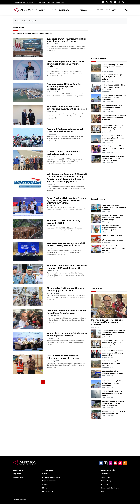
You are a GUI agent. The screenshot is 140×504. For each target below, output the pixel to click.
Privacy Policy (106, 477)
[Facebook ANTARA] (103, 2)
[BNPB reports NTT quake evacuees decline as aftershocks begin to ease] (96, 239)
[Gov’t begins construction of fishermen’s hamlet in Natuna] (28, 364)
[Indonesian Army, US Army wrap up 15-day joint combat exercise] (96, 68)
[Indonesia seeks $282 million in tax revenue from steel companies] (96, 88)
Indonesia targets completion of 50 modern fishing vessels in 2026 (66, 244)
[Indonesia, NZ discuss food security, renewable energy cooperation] (96, 354)
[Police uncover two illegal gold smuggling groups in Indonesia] (96, 108)
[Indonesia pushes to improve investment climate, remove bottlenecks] (96, 333)
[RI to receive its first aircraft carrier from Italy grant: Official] (28, 296)
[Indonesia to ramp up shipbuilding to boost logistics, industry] (28, 341)
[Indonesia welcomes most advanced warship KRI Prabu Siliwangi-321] (28, 274)
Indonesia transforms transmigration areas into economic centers (66, 40)
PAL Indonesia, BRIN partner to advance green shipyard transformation (64, 86)
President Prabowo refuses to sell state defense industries (65, 130)
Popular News (41, 2)
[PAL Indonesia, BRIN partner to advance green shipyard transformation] (28, 92)
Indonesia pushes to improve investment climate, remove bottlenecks (113, 333)
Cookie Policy (106, 481)
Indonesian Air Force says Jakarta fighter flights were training (112, 77)
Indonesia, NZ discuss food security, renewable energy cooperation (113, 353)
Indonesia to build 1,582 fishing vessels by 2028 (63, 221)
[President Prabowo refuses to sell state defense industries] (28, 137)
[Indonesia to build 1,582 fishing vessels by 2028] (28, 229)
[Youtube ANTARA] (115, 2)
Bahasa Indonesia (19, 2)
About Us (104, 484)
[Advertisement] (109, 40)
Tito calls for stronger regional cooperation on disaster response (111, 228)
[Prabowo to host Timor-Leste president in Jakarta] (96, 414)
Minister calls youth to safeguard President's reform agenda (113, 248)
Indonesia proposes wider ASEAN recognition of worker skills (113, 148)
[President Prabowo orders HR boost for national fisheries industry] (28, 319)
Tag (25, 21)
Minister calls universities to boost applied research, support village (113, 217)
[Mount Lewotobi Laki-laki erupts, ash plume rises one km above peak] (96, 139)
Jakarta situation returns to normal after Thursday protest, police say (113, 158)
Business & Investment (64, 10)
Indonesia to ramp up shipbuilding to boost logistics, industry (67, 334)
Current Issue (42, 10)
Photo (107, 9)
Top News (50, 2)
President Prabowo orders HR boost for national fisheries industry (66, 311)
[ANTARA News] (22, 10)
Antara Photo (60, 2)
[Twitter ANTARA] (107, 2)
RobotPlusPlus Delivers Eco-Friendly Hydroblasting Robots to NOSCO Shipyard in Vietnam (66, 200)
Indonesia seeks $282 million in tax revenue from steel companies (113, 87)
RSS (102, 491)
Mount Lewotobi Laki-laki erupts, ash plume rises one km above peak (113, 138)
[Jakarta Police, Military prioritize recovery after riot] (96, 374)
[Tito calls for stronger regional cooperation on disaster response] (96, 228)
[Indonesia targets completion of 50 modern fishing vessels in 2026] (28, 251)
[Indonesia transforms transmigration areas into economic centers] (28, 47)
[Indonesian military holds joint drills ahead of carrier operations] (96, 98)
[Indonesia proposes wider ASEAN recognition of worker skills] (96, 149)
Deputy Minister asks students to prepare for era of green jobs (114, 207)
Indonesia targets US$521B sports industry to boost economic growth (112, 128)
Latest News (31, 2)
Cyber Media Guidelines (110, 488)
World (55, 9)
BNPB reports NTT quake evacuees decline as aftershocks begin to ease (112, 238)
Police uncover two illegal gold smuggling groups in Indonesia (112, 107)
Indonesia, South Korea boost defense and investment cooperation (67, 107)
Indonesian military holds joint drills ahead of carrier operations (114, 97)
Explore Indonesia (84, 10)
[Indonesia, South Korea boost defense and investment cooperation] (28, 115)
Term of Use (105, 474)
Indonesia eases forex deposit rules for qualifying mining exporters (114, 118)
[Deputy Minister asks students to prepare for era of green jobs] (96, 208)
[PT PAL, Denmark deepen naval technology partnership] (28, 160)
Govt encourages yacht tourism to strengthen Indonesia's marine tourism (65, 64)
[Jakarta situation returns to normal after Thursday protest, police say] (96, 159)
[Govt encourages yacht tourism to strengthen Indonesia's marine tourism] (28, 70)
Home (34, 9)
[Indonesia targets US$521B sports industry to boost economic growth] (96, 128)
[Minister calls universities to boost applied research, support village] (96, 218)
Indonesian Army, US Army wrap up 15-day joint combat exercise (113, 67)
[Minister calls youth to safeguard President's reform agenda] (96, 249)
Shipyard (32, 21)
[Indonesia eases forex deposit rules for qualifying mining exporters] (96, 118)
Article (100, 9)
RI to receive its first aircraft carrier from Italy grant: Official (66, 289)
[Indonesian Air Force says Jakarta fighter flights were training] (96, 78)
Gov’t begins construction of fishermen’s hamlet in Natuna (63, 357)
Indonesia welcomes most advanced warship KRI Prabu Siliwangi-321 (67, 266)
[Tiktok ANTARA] (119, 2)
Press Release (115, 10)
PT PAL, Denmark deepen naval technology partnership (64, 152)
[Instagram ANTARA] (111, 2)
